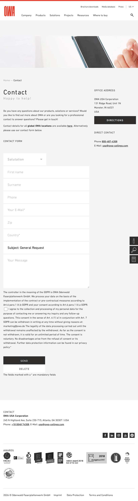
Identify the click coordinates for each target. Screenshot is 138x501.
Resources (83, 15)
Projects (68, 15)
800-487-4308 (109, 141)
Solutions (55, 15)
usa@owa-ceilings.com (115, 145)
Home (6, 80)
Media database (108, 7)
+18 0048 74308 (20, 424)
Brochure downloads (89, 7)
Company (26, 15)
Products (40, 15)
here (69, 125)
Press (121, 7)
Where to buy (100, 15)
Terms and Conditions (101, 495)
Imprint (58, 495)
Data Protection (75, 495)
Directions (115, 120)
